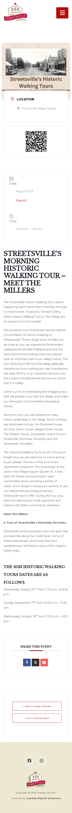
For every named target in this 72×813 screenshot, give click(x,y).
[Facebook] (30, 760)
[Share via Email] (44, 662)
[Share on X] (35, 662)
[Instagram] (42, 760)
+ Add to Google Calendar (37, 706)
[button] (62, 12)
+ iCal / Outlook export (37, 718)
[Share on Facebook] (27, 662)
